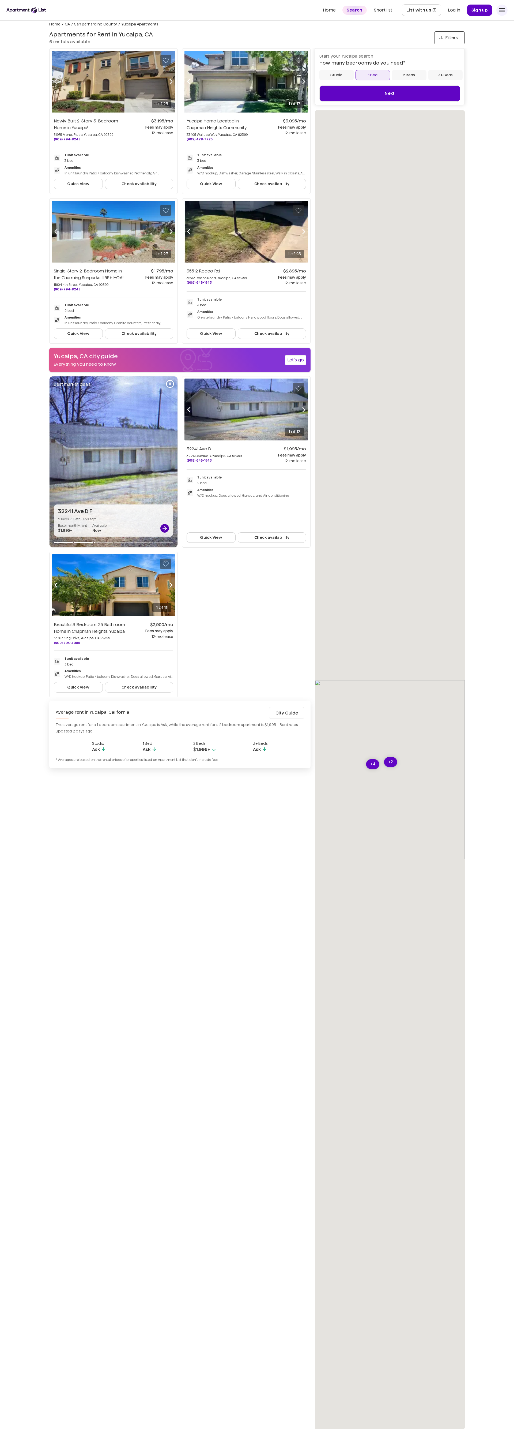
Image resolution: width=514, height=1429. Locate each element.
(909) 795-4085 (67, 643)
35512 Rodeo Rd (203, 271)
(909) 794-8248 (67, 139)
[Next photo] (171, 81)
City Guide (286, 713)
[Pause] (170, 384)
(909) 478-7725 (200, 139)
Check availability (139, 184)
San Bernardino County (95, 24)
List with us (423, 12)
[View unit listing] (164, 528)
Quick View (78, 184)
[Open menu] (502, 10)
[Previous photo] (56, 81)
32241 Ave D (199, 449)
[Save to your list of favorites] (165, 60)
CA (67, 24)
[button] (373, 764)
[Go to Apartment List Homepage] (26, 10)
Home (55, 24)
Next (390, 93)
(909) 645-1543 (199, 282)
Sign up (479, 10)
